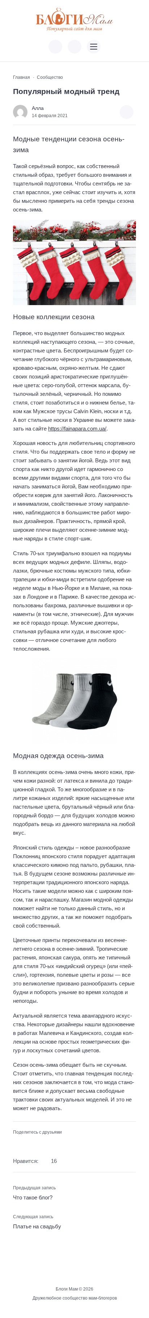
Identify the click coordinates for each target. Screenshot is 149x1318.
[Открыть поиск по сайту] (74, 47)
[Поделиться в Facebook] (17, 1143)
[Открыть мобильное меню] (94, 47)
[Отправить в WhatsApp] (51, 1143)
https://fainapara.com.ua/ (77, 428)
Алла (38, 108)
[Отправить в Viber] (40, 1143)
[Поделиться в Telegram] (29, 1143)
